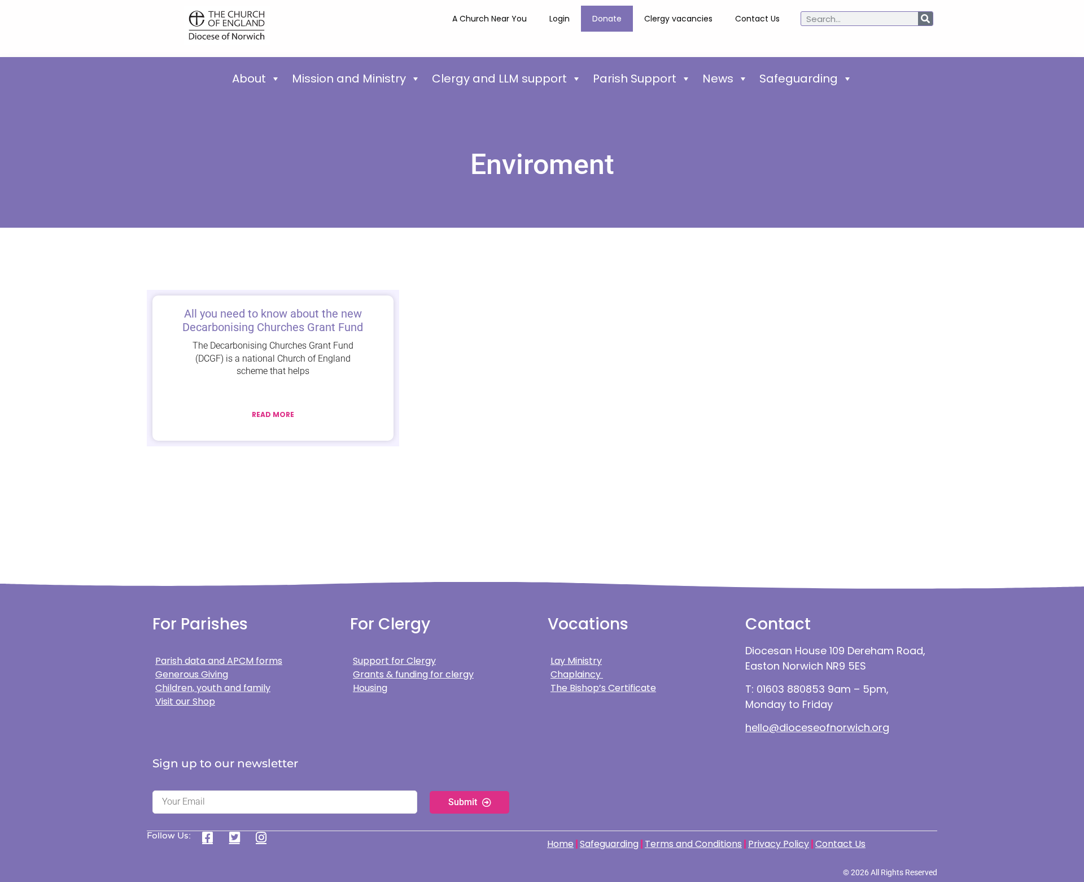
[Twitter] (238, 837)
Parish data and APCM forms (218, 660)
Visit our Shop (185, 701)
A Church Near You (489, 18)
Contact (778, 624)
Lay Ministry (576, 660)
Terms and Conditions (693, 843)
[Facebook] (211, 837)
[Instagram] (265, 837)
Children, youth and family (212, 687)
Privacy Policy (778, 843)
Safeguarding (798, 78)
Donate (607, 18)
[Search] (925, 18)
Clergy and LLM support (499, 78)
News (717, 78)
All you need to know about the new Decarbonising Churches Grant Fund (272, 320)
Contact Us (757, 18)
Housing (370, 687)
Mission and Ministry (349, 78)
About (249, 78)
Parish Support (634, 78)
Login (559, 18)
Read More (273, 414)
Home (560, 843)
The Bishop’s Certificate (603, 687)
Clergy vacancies (678, 18)
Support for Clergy (394, 660)
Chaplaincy (576, 674)
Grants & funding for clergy (413, 674)
